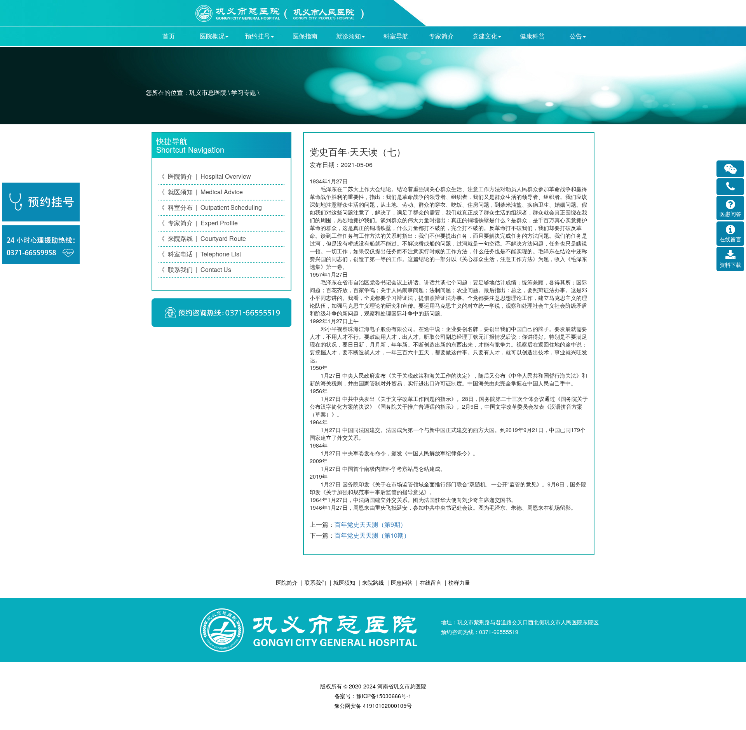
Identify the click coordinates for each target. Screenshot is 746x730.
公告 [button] (576, 35)
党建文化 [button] (484, 35)
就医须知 (344, 582)
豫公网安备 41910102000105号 (373, 705)
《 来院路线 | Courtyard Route (202, 238)
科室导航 (395, 35)
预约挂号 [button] (257, 35)
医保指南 (305, 35)
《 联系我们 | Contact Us (195, 269)
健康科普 (532, 35)
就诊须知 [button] (348, 35)
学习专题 (243, 92)
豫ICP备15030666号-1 (383, 696)
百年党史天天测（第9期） (370, 524)
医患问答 (402, 582)
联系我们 (315, 582)
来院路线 (373, 582)
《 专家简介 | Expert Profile (198, 222)
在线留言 (430, 582)
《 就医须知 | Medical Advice (201, 191)
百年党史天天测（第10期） (372, 535)
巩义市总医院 (208, 92)
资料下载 (730, 264)
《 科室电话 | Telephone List (200, 253)
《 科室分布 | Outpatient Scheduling (210, 207)
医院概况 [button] (212, 35)
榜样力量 (459, 582)
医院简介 (287, 582)
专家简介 (441, 35)
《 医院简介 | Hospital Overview (205, 176)
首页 (168, 35)
